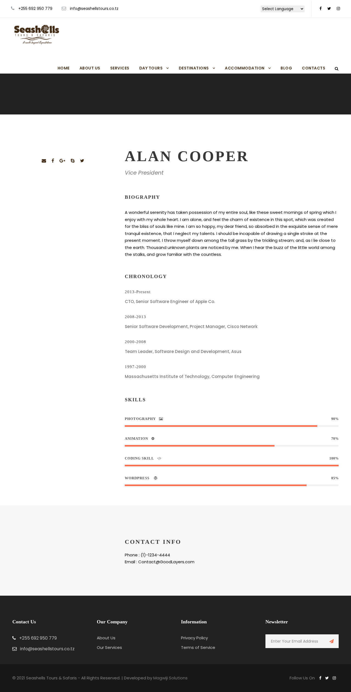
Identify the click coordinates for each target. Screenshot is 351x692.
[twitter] (329, 8)
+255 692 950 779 (35, 8)
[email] (44, 161)
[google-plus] (62, 161)
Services (119, 68)
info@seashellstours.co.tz (94, 8)
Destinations (194, 68)
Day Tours (151, 68)
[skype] (73, 161)
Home (64, 68)
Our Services (109, 647)
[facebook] (320, 8)
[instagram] (338, 8)
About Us (90, 68)
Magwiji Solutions (170, 678)
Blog (286, 68)
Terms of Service (198, 647)
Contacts (313, 68)
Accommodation (245, 68)
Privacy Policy (194, 638)
